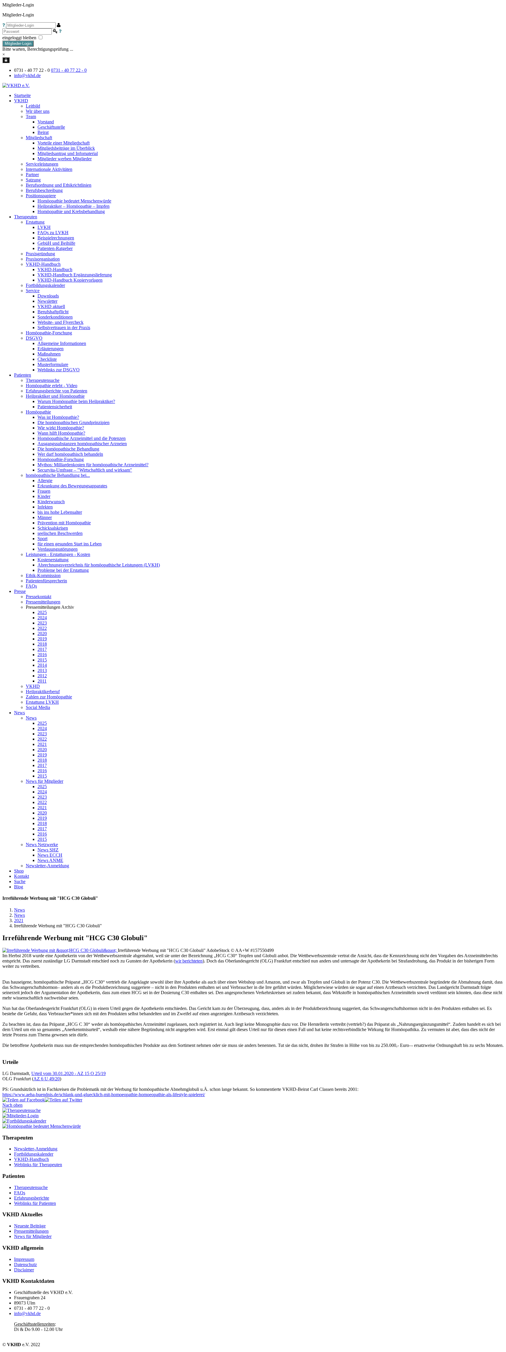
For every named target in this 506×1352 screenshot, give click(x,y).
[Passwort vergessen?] (60, 31)
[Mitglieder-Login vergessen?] (4, 25)
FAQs (19, 1192)
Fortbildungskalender (33, 1154)
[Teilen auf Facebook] (23, 1099)
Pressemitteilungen (31, 1231)
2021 (18, 920)
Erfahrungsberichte (31, 1197)
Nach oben (12, 1105)
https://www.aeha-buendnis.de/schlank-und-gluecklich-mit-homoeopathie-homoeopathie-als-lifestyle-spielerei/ (103, 1094)
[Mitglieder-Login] (6, 60)
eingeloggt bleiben (19, 37)
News (19, 909)
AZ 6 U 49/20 (46, 1078)
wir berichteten (189, 960)
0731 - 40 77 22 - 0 (69, 70)
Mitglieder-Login (18, 43)
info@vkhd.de (27, 75)
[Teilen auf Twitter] (63, 1099)
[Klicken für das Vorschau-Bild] (60, 950)
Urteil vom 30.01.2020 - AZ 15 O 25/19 (68, 1073)
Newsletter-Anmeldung (47, 865)
